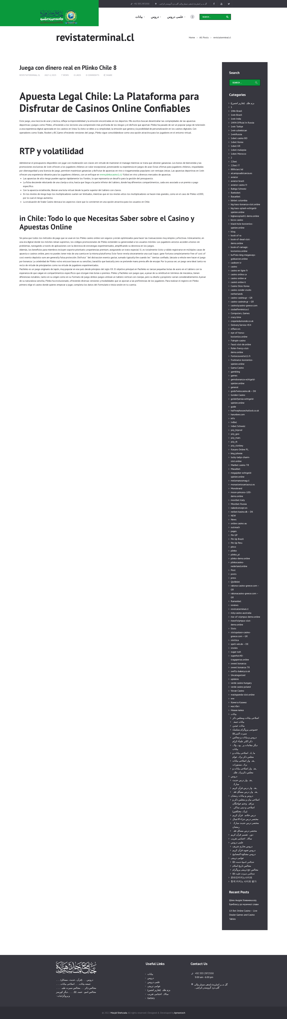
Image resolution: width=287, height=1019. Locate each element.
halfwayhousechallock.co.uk (245, 410)
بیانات (233, 714)
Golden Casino (238, 394)
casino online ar (238, 278)
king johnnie (236, 453)
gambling (235, 371)
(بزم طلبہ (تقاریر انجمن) (242, 103)
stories (234, 647)
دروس (234, 776)
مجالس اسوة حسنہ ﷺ (243, 861)
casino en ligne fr (239, 270)
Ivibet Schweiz (238, 426)
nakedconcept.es (239, 507)
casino (234, 266)
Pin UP (234, 535)
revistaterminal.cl (29, 75)
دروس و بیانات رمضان (242, 795)
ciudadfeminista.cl (240, 309)
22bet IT (235, 165)
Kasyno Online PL (240, 449)
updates (235, 678)
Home (192, 37)
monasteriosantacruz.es (243, 484)
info (233, 418)
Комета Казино (239, 702)
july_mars (235, 437)
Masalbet (235, 468)
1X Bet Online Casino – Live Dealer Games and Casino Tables (243, 914)
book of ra (236, 235)
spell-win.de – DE (239, 643)
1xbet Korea (237, 142)
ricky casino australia (241, 612)
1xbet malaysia (238, 149)
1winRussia (236, 134)
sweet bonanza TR (240, 667)
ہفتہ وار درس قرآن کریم (245, 787)
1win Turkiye (237, 126)
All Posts (204, 37)
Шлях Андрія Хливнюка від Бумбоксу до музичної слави (244, 902)
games (234, 375)
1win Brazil (236, 114)
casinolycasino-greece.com (244, 305)
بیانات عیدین (238, 725)
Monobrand (236, 488)
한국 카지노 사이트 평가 (244, 881)
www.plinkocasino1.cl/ (111, 174)
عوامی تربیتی (237, 857)
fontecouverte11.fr (241, 356)
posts (233, 573)
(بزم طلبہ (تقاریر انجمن (158, 989)
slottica (235, 640)
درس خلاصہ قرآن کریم (244, 815)
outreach (235, 527)
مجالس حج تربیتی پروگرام (245, 869)
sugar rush (236, 651)
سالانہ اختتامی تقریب (241, 838)
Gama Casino (237, 367)
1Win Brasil (236, 110)
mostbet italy (238, 500)
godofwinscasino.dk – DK (243, 391)
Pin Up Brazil (237, 538)
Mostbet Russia (239, 503)
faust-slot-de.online (241, 344)
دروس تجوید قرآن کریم (243, 850)
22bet (234, 161)
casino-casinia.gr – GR (241, 297)
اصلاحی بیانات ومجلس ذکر (245, 717)
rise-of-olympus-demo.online (245, 616)
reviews (234, 605)
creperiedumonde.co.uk (242, 321)
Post (233, 570)
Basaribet (235, 196)
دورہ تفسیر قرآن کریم (242, 834)
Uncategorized (238, 675)
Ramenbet (236, 601)
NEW (233, 515)
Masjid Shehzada (118, 1012)
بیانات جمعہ (238, 721)
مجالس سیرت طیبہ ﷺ (243, 873)
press (233, 577)
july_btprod (236, 429)
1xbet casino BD (239, 138)
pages (234, 531)
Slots (233, 628)
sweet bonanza (238, 663)
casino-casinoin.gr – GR (242, 301)
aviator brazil (237, 180)
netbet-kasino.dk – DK (242, 511)
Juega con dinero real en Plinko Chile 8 (68, 67)
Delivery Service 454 (241, 324)
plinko (234, 550)
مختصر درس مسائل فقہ (244, 830)
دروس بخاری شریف (242, 846)
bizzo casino (237, 219)
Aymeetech (179, 1012)
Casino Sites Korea (240, 285)
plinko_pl (235, 554)
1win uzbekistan (239, 130)
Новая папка (237, 710)
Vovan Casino (237, 690)
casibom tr (236, 262)
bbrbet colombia (239, 200)
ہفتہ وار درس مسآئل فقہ (245, 791)
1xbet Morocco (238, 153)
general (234, 387)
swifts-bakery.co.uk (240, 671)
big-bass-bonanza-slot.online (245, 204)
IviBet (234, 422)
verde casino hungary (241, 682)
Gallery (151, 998)
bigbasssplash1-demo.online (245, 215)
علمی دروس (237, 842)
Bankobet (236, 192)
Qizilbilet (235, 581)
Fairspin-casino (238, 340)
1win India (236, 118)
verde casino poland (241, 686)
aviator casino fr (239, 184)
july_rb (234, 441)
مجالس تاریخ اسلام (241, 865)
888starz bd (237, 169)
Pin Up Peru (236, 542)
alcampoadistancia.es (241, 173)
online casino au (239, 523)
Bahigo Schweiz (238, 188)
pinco (233, 546)
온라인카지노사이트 (241, 877)
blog (233, 231)
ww (232, 698)
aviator (234, 177)
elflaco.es (235, 328)
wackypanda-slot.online (243, 694)
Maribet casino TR (240, 464)
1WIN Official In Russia (242, 122)
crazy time (236, 317)
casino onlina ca (239, 274)
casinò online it (238, 282)
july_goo (235, 433)
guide (233, 406)
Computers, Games (240, 313)
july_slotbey (237, 445)
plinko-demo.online (240, 558)
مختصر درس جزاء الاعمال (245, 819)
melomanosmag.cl (240, 480)
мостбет (235, 706)
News (233, 519)
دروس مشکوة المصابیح (244, 854)
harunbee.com (238, 414)
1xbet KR (235, 145)
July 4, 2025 (50, 75)
